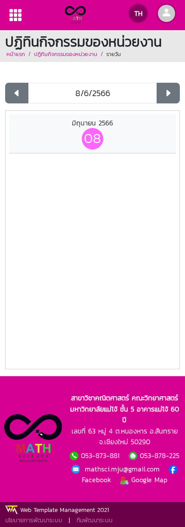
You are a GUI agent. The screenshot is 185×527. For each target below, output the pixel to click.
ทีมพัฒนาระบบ (95, 520)
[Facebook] (77, 469)
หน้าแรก (15, 54)
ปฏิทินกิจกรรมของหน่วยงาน (65, 54)
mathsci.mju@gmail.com (123, 469)
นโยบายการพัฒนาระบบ (33, 520)
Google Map (148, 479)
